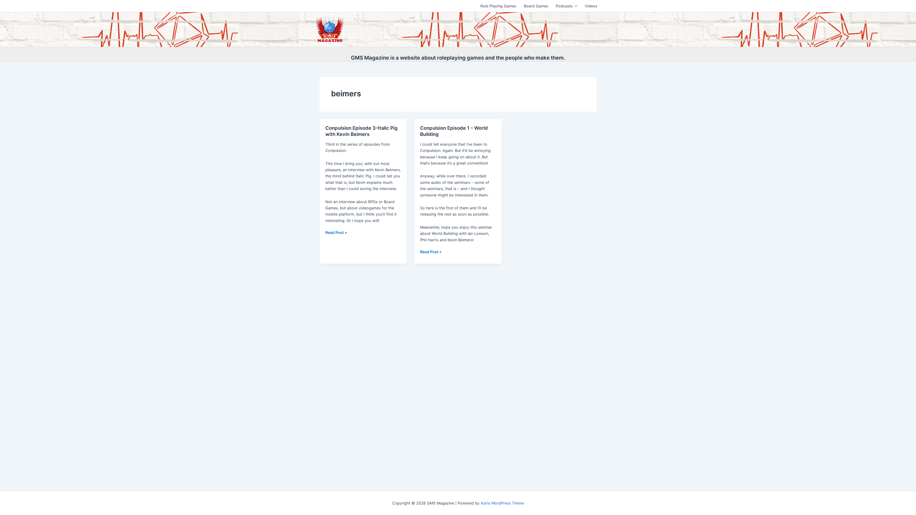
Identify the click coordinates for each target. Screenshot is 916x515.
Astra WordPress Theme (502, 503)
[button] (574, 6)
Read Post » (336, 233)
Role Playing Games (498, 6)
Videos (591, 6)
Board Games (536, 6)
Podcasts (564, 6)
